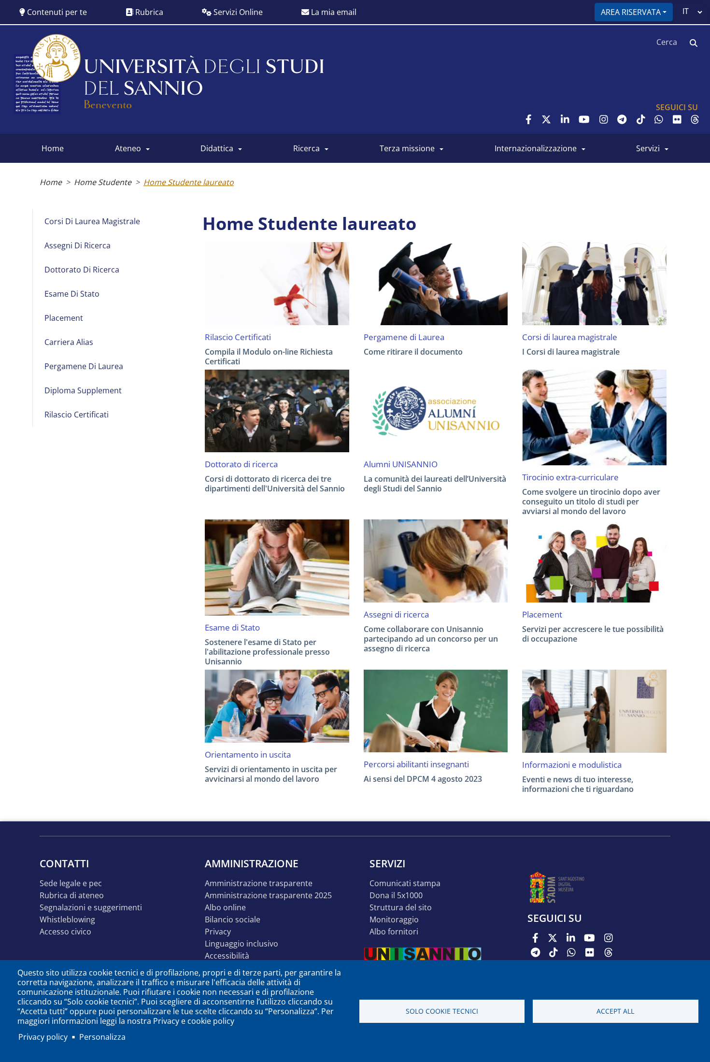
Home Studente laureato (188, 182)
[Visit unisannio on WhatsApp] (658, 119)
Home (51, 182)
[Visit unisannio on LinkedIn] (565, 119)
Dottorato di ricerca (81, 269)
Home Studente (102, 182)
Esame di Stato (71, 293)
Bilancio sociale (232, 920)
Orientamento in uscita (248, 755)
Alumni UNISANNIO (401, 464)
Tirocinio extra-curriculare (570, 477)
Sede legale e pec (71, 883)
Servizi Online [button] (237, 12)
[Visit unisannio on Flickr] (677, 119)
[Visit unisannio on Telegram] (621, 119)
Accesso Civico (65, 932)
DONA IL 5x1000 (396, 895)
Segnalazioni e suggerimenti (91, 908)
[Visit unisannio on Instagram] (603, 119)
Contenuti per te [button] (56, 12)
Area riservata (631, 12)
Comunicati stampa (404, 883)
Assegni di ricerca (77, 245)
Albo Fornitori (393, 932)
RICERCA (306, 148)
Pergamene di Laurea (83, 366)
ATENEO (128, 148)
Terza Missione (407, 148)
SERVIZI (648, 148)
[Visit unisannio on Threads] (695, 119)
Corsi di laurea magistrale (92, 221)
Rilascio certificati (76, 414)
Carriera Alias (68, 342)
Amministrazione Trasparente (258, 883)
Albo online (225, 908)
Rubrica (148, 12)
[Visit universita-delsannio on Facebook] (528, 119)
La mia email (332, 12)
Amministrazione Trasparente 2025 (268, 895)
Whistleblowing (67, 920)
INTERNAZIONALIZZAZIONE (536, 148)
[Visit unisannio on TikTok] (641, 119)
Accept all (615, 1011)
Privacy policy (43, 1037)
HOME (53, 148)
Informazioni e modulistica (572, 765)
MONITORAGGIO (394, 920)
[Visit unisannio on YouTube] (584, 119)
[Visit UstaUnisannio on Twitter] (546, 119)
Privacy (218, 932)
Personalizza (102, 1037)
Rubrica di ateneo (72, 895)
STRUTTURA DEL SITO (400, 908)
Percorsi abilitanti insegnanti (416, 764)
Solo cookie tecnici (442, 1011)
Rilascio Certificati (238, 337)
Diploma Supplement (83, 390)
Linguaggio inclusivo (241, 944)
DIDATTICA (216, 148)
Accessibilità (227, 956)
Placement (63, 318)
